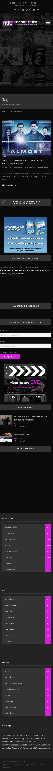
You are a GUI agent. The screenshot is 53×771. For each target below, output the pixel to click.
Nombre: (4, 330)
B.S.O (16, 423)
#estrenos (16, 273)
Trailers (8, 563)
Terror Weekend (21, 434)
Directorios (9, 623)
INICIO (12, 3)
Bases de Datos (11, 605)
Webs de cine (10, 713)
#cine (29, 270)
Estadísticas (9, 629)
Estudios (8, 635)
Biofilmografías (11, 527)
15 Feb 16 (24, 441)
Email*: (3, 341)
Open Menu (48, 22)
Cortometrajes (10, 533)
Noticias (8, 545)
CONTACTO (32, 6)
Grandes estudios (12, 689)
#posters (4, 270)
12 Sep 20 (24, 426)
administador (16, 168)
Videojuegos (10, 569)
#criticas (35, 270)
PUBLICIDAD (19, 6)
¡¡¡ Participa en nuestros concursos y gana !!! (26, 202)
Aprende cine (10, 599)
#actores (23, 270)
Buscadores (9, 611)
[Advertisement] (26, 59)
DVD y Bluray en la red (13, 683)
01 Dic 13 (5, 168)
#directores (13, 270)
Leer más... (8, 185)
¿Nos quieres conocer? (29, 3)
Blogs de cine (10, 677)
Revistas (8, 695)
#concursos (45, 270)
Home (4, 112)
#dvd (2, 273)
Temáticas (18, 438)
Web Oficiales (10, 707)
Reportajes (9, 557)
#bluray (8, 273)
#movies (25, 273)
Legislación (9, 641)
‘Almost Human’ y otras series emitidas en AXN (22, 162)
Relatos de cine (11, 551)
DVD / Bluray (10, 539)
